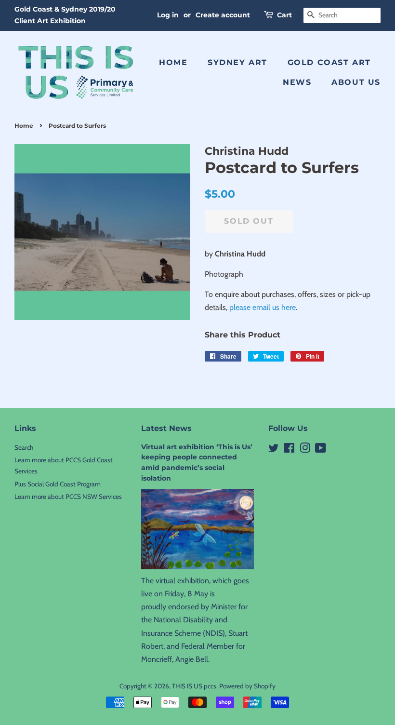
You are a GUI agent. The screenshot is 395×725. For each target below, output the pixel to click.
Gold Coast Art (329, 62)
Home (173, 62)
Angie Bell (191, 659)
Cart (284, 15)
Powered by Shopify (247, 686)
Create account (223, 15)
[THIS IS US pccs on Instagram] (305, 450)
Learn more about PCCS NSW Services (68, 496)
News (297, 82)
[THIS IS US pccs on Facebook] (289, 450)
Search (23, 447)
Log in (168, 15)
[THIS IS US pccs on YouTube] (320, 450)
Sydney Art (237, 62)
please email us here (262, 307)
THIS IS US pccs (194, 686)
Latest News (166, 428)
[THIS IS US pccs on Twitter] (273, 450)
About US (356, 82)
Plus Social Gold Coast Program (57, 484)
